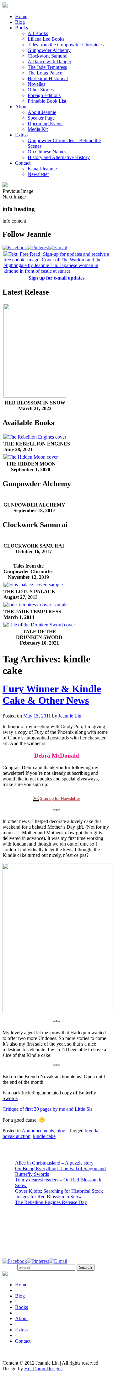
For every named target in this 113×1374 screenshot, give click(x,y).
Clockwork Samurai (47, 56)
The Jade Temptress (47, 67)
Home (21, 16)
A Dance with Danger (49, 61)
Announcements (38, 1130)
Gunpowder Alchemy (49, 50)
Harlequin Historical (48, 78)
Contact (22, 163)
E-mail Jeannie (42, 168)
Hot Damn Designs (43, 1368)
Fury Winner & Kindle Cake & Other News (52, 694)
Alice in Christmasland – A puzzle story (54, 1163)
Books (21, 27)
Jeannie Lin (69, 715)
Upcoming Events (45, 123)
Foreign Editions (44, 95)
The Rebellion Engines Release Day (51, 1202)
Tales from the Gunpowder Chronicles (66, 44)
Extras (21, 134)
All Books (38, 33)
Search (9, 1267)
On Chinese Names (47, 151)
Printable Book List (47, 101)
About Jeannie (42, 112)
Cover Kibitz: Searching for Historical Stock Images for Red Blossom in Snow (59, 1193)
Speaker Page (41, 118)
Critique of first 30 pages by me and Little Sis (47, 1109)
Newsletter (38, 174)
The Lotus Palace (45, 72)
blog (60, 1130)
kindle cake (44, 1136)
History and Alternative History (59, 157)
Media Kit (38, 129)
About (21, 106)
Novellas (36, 84)
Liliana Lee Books (46, 39)
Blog (20, 22)
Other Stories (41, 89)
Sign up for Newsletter (60, 798)
